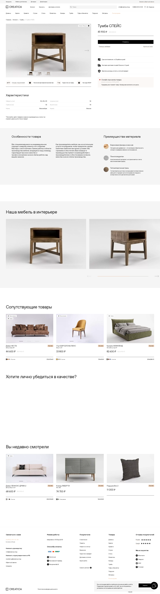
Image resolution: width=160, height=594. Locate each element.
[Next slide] (86, 50)
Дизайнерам (43, 1)
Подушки (95, 13)
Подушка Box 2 (112, 486)
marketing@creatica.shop (13, 559)
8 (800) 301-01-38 (138, 7)
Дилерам (33, 1)
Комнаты (42, 7)
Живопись (53, 13)
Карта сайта (83, 561)
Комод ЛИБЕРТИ (63, 486)
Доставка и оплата (54, 7)
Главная (8, 19)
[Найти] (93, 7)
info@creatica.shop (124, 7)
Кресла (17, 13)
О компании (83, 539)
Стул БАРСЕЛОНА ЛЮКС (66, 346)
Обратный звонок (11, 562)
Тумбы (71, 13)
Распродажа (116, 13)
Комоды (62, 13)
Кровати (26, 13)
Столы (43, 13)
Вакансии (83, 550)
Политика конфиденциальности (48, 589)
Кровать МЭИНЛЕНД (115, 346)
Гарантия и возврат (86, 554)
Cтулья (35, 13)
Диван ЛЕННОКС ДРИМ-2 (16, 486)
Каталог (32, 7)
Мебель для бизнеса (21, 1)
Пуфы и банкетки (83, 13)
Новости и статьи (85, 546)
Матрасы (105, 13)
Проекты (82, 543)
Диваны (8, 13)
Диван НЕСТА (11, 346)
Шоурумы (9, 1)
